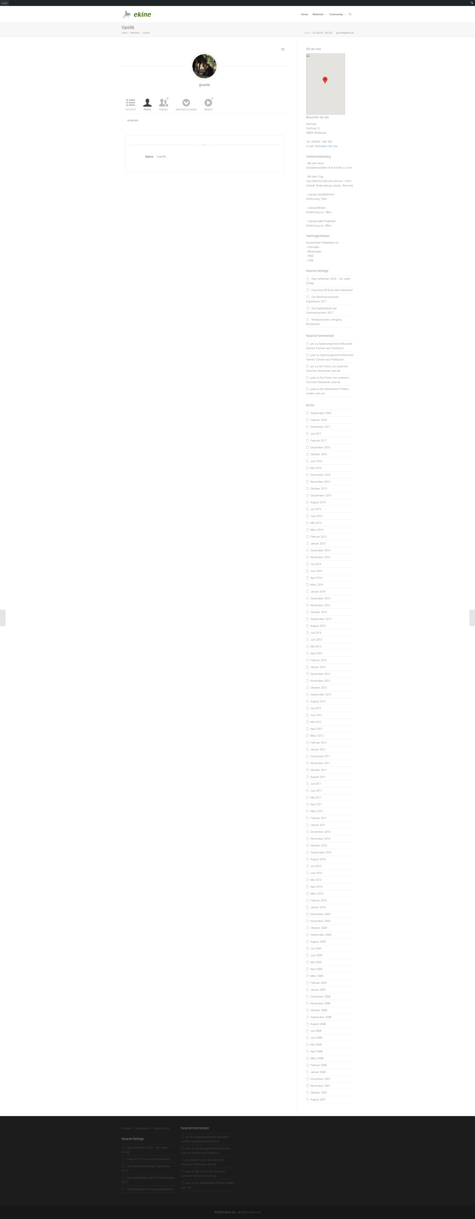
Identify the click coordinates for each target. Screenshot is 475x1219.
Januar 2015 (317, 543)
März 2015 (316, 529)
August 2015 (318, 502)
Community (337, 14)
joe (312, 343)
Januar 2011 (317, 825)
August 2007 (318, 1099)
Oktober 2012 (318, 687)
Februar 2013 (318, 660)
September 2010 (320, 852)
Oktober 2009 (318, 928)
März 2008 (316, 1058)
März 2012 (316, 735)
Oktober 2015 (318, 488)
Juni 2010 (316, 873)
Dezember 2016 (320, 447)
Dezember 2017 (320, 427)
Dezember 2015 (320, 475)
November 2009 (320, 921)
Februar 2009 (318, 983)
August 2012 (318, 701)
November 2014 (320, 557)
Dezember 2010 (320, 832)
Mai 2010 (315, 880)
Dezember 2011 (320, 756)
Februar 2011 (318, 818)
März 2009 (316, 976)
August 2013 (318, 626)
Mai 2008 (315, 1044)
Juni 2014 (316, 571)
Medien (208, 104)
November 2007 (320, 1085)
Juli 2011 (315, 783)
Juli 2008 (315, 1031)
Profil (147, 109)
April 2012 (316, 729)
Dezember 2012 (320, 674)
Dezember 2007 (320, 1079)
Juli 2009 (315, 948)
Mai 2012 (315, 722)
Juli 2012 (315, 708)
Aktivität (130, 109)
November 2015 (320, 481)
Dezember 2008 (320, 996)
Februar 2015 (318, 536)
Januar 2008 (317, 1072)
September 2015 (320, 495)
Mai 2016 (315, 468)
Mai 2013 (315, 646)
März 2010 (316, 893)
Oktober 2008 (318, 1010)
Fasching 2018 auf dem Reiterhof (332, 290)
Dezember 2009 (320, 914)
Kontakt (127, 1128)
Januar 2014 (317, 591)
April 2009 (316, 969)
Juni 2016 (316, 461)
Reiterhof (318, 14)
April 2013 (316, 653)
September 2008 (320, 1017)
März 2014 (316, 584)
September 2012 (320, 694)
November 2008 (320, 1003)
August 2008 (318, 1024)
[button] (325, 80)
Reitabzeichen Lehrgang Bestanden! (150, 1189)
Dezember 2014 (320, 550)
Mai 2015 (315, 523)
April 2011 (316, 804)
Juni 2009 (316, 955)
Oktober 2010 (318, 845)
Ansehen (132, 120)
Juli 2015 (315, 509)
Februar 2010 (318, 900)
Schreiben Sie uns (326, 146)
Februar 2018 (318, 420)
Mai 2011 (315, 797)
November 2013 (320, 605)
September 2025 (320, 413)
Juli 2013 (315, 632)
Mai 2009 (315, 962)
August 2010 (318, 859)
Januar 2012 (317, 749)
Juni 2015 (316, 516)
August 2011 (318, 777)
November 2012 (320, 680)
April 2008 (316, 1051)
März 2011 (316, 811)
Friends (163, 104)
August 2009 (318, 941)
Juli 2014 (315, 564)
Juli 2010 (315, 866)
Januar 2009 (317, 989)
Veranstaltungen (186, 109)
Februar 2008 (318, 1065)
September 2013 (320, 619)
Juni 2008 (316, 1037)
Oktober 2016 (318, 454)
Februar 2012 (318, 742)
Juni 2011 (316, 790)
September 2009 (320, 934)
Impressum (142, 1128)
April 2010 (316, 886)
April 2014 (316, 578)
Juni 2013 (316, 639)
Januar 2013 (317, 667)
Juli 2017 (315, 433)
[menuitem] (472, 3)
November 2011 (320, 763)
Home (304, 14)
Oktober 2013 (318, 612)
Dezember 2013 (320, 598)
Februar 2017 (318, 440)
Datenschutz (161, 1128)
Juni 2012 (316, 715)
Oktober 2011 (318, 770)
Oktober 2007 (318, 1092)
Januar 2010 (317, 907)
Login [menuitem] (4, 2)
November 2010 (320, 838)
